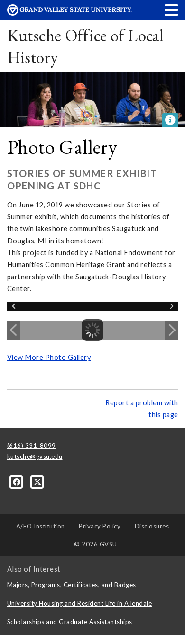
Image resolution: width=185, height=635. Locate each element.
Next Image (171, 330)
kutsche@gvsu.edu (35, 456)
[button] (172, 9)
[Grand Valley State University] (69, 13)
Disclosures (152, 526)
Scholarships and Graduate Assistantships (69, 622)
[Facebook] (17, 481)
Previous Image (13, 330)
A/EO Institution (40, 526)
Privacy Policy (99, 526)
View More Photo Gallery (49, 357)
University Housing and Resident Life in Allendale (79, 603)
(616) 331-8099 (31, 445)
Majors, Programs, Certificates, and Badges (71, 585)
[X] (37, 481)
